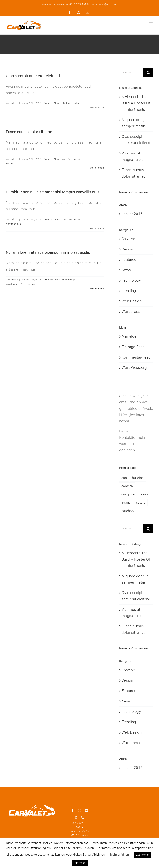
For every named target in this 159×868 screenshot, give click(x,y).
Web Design (69, 159)
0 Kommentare (71, 103)
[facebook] (72, 810)
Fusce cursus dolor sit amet (30, 132)
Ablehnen (80, 862)
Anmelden (130, 336)
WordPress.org (134, 367)
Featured (129, 259)
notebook (128, 511)
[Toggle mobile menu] (151, 24)
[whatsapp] (76, 817)
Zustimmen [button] (142, 854)
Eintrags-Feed (133, 347)
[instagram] (79, 810)
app (124, 478)
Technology (68, 279)
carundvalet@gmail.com (105, 4)
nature (140, 502)
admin (14, 103)
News (57, 103)
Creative (48, 103)
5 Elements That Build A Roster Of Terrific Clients (136, 103)
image (125, 502)
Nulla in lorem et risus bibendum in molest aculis (48, 252)
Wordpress (12, 284)
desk (144, 494)
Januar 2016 (132, 214)
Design (127, 249)
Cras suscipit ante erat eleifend (33, 76)
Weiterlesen (97, 107)
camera (127, 486)
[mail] (86, 810)
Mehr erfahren (119, 854)
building (137, 478)
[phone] (82, 817)
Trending (129, 290)
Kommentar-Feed (136, 357)
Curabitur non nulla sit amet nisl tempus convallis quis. (53, 192)
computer (128, 494)
